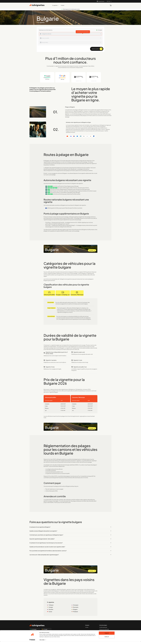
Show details (42, 639)
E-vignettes (54, 5)
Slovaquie (75, 605)
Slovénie (51, 609)
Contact (62, 5)
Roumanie (75, 607)
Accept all (107, 633)
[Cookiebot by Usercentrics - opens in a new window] (32, 640)
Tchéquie (51, 605)
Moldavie (75, 611)
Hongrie (51, 607)
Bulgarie (75, 609)
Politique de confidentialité (104, 629)
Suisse (50, 611)
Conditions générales (103, 627)
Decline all (107, 636)
